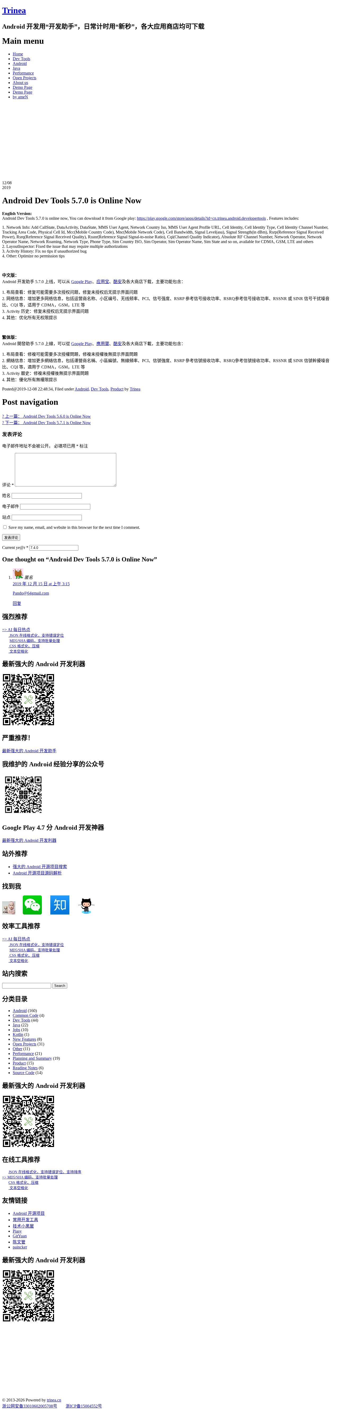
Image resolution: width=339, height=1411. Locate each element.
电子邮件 (10, 506)
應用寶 (102, 343)
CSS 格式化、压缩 (23, 646)
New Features (24, 1039)
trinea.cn (54, 1400)
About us (20, 82)
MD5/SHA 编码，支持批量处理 (35, 641)
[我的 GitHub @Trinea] (86, 913)
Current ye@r (15, 547)
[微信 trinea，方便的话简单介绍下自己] (32, 913)
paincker (20, 1247)
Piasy (17, 1231)
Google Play (81, 281)
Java (16, 68)
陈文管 (19, 1242)
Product (116, 389)
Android (20, 63)
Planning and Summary (32, 1058)
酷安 (117, 281)
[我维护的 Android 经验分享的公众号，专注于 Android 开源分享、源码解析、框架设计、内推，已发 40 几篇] (23, 814)
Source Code (23, 1072)
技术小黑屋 (23, 1226)
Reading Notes (25, 1068)
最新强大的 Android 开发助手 (29, 751)
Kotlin (18, 1034)
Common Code (25, 1015)
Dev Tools (21, 58)
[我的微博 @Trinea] (8, 913)
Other (17, 1049)
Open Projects (24, 78)
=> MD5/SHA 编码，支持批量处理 (30, 1177)
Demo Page (22, 87)
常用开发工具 (25, 1219)
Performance (23, 73)
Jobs (16, 1029)
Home (18, 54)
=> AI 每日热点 (16, 629)
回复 (17, 603)
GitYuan (20, 1236)
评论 (8, 485)
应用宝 (102, 281)
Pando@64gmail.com (31, 593)
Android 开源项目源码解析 (37, 873)
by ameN (20, 97)
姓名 (6, 495)
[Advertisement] (169, 141)
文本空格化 (18, 651)
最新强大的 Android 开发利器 (29, 840)
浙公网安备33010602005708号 (29, 1406)
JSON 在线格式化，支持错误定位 (36, 636)
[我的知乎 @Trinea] (59, 913)
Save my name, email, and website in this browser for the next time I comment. (74, 527)
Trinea (14, 10)
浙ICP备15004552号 (84, 1406)
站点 (6, 517)
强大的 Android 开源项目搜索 (40, 866)
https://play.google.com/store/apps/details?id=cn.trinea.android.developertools (201, 218)
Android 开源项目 (29, 1213)
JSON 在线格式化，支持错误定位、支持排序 (44, 1172)
